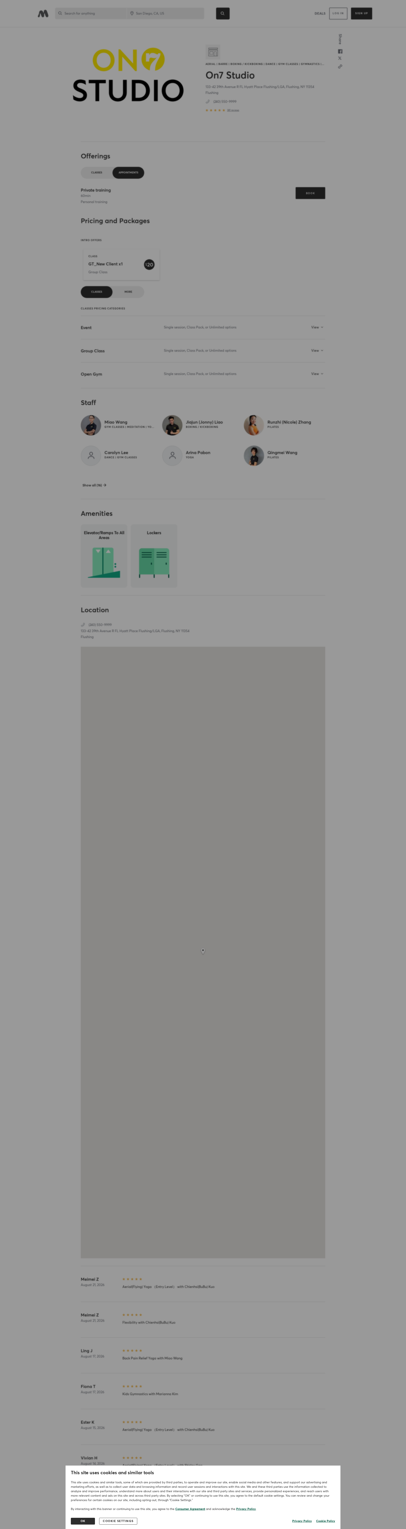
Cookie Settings (118, 1521)
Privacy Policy (246, 1509)
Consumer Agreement (190, 1509)
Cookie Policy (325, 1521)
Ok (83, 1521)
